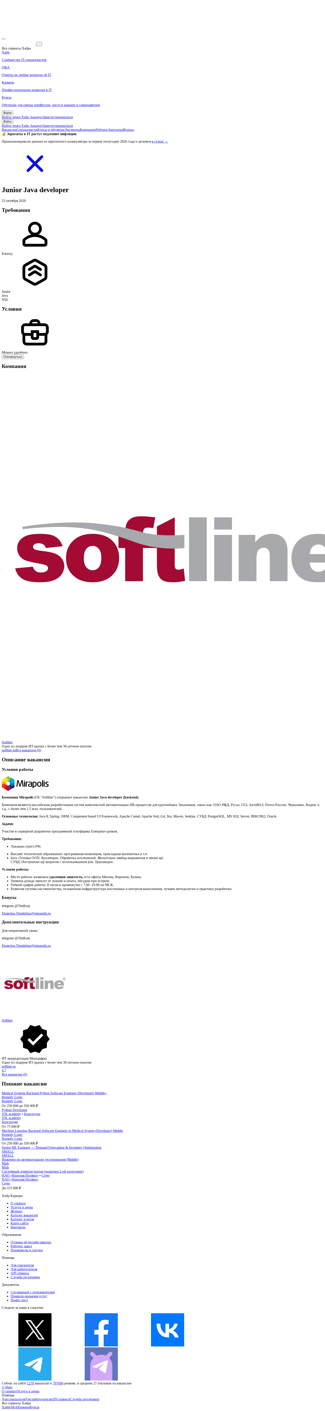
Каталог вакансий (24, 1215)
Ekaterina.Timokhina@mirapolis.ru (26, 913)
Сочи (46, 1175)
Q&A (13, 1407)
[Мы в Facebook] (101, 1345)
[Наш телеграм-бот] (101, 1379)
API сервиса (20, 1273)
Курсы (34, 1407)
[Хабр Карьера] (19, 44)
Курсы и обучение (51, 130)
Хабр (6, 1407)
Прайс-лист (19, 1300)
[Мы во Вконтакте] (167, 1345)
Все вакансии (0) (28, 750)
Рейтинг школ (21, 1246)
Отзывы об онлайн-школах (31, 1242)
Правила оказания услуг (29, 1296)
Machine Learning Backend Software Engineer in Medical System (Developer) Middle (62, 1131)
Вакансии (9, 130)
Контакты (18, 1227)
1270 (30, 1383)
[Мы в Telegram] (35, 1379)
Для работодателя (24, 1269)
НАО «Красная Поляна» (20, 1175)
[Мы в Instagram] (234, 1345)
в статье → (160, 141)
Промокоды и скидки (27, 1250)
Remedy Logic (12, 1097)
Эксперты (72, 130)
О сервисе (18, 1203)
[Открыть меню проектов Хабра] (3, 39)
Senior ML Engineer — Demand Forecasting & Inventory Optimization (51, 1147)
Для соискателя (22, 1265)
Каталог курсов (22, 1219)
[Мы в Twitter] (35, 1345)
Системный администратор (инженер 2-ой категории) (43, 1171)
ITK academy (11, 1114)
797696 (58, 1383)
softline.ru (9, 750)
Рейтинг (102, 130)
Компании (88, 130)
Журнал (128, 130)
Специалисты (27, 130)
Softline (7, 742)
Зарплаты (115, 130)
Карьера (23, 1407)
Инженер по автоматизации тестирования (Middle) (40, 1159)
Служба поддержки (25, 1277)
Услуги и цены (22, 1207)
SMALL (8, 1151)
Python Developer (14, 1110)
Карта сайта (20, 1223)
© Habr (7, 1387)
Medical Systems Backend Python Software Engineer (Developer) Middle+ (54, 1093)
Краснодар (32, 1114)
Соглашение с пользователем (33, 1292)
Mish (5, 1163)
